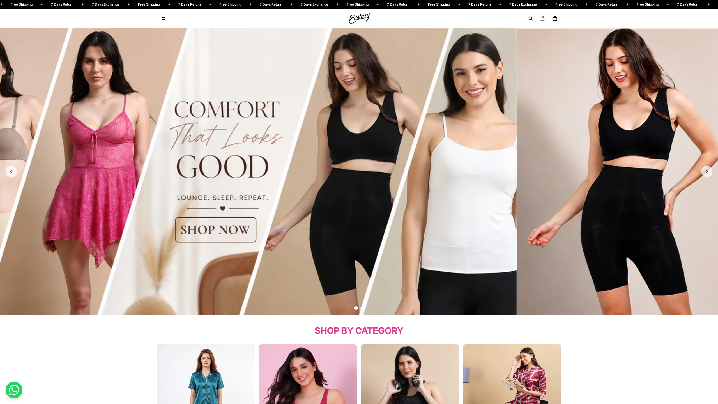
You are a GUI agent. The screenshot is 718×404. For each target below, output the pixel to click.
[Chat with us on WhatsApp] (14, 390)
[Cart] (555, 18)
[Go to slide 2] (361, 308)
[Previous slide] (11, 171)
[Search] (530, 18)
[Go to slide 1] (356, 308)
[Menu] (163, 18)
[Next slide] (706, 171)
